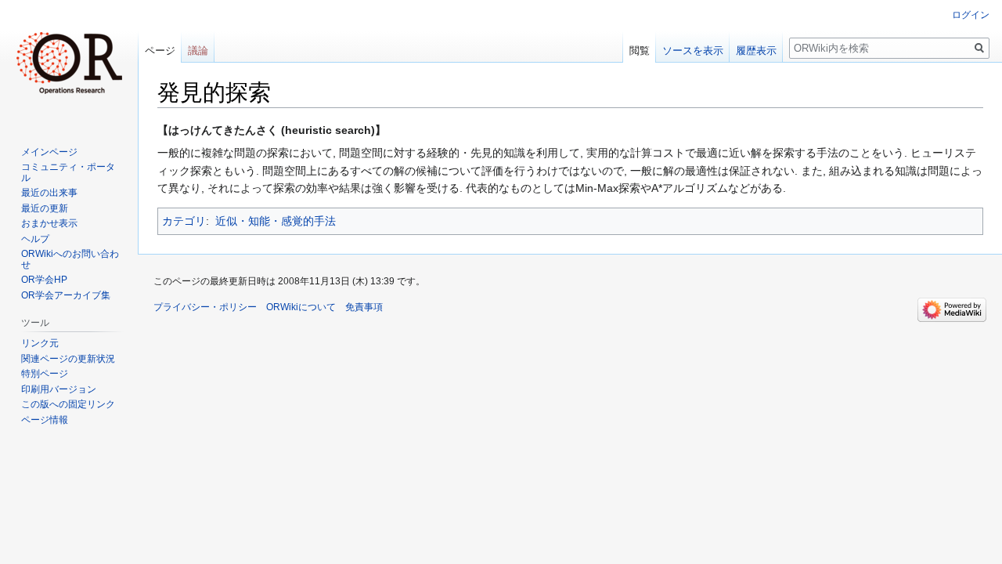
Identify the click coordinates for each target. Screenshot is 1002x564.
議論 (198, 50)
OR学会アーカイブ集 (65, 295)
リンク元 (40, 343)
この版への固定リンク (68, 404)
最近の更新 (44, 208)
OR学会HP (44, 279)
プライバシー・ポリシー (205, 307)
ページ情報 (44, 419)
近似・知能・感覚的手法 (275, 221)
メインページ (49, 151)
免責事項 (364, 307)
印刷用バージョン (58, 389)
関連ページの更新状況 (68, 358)
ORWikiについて (301, 307)
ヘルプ (35, 238)
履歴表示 (756, 50)
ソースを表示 (692, 50)
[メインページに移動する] (69, 62)
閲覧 (639, 50)
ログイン (970, 14)
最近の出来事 (49, 192)
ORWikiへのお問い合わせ (70, 259)
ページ (160, 50)
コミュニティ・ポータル (68, 172)
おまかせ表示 (49, 223)
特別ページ (44, 373)
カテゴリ (184, 221)
